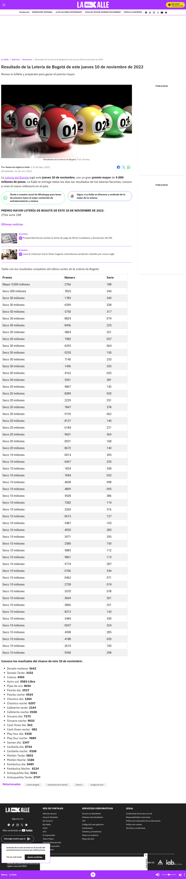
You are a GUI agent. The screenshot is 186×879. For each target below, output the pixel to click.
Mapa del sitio (88, 839)
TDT (83, 821)
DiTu (44, 832)
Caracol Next (48, 850)
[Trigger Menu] (3, 4)
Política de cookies (134, 825)
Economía (27, 59)
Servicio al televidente (91, 814)
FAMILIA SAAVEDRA (133, 12)
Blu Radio (47, 825)
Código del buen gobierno (93, 825)
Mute (157, 874)
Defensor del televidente (92, 817)
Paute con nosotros (90, 835)
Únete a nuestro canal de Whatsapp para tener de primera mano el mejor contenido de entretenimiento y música (35, 197)
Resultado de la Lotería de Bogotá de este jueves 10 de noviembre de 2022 (69, 59)
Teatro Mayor (48, 839)
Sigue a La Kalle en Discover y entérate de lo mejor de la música (101, 196)
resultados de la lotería (57, 785)
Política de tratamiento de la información (143, 821)
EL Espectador (49, 835)
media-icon (93, 874)
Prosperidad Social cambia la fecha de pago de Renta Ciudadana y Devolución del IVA (67, 237)
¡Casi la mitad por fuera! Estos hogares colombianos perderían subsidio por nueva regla (68, 253)
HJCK (45, 828)
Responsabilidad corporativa (138, 817)
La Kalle (5, 59)
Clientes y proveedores (91, 832)
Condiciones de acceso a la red (139, 814)
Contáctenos (87, 828)
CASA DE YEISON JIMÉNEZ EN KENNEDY (103, 12)
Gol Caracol (48, 821)
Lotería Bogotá (33, 785)
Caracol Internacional (52, 843)
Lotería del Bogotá (17, 177)
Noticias (15, 59)
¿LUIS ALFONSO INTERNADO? (69, 12)
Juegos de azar (97, 785)
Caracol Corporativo (51, 846)
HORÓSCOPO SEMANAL (42, 12)
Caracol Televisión (50, 817)
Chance (79, 785)
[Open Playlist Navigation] (184, 874)
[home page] (93, 5)
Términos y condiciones (135, 828)
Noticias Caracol (50, 814)
